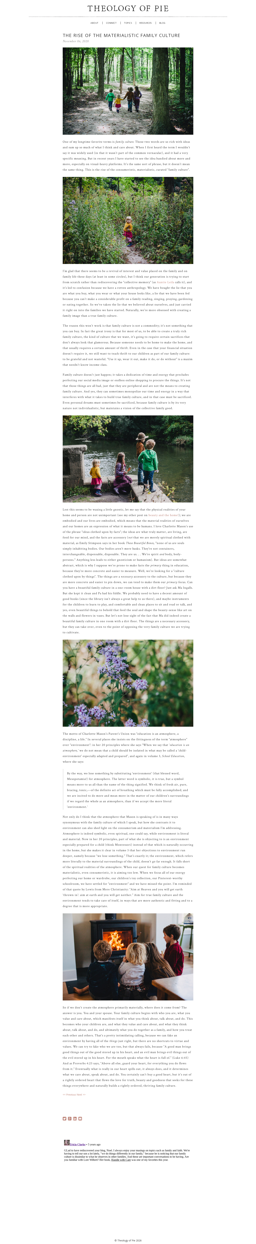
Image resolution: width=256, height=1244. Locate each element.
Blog (162, 22)
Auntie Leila (165, 282)
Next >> (81, 1094)
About (94, 22)
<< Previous (69, 1094)
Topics (128, 22)
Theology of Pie (128, 8)
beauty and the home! (164, 515)
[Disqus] (128, 1182)
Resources (145, 22)
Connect (111, 22)
